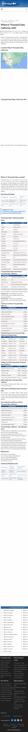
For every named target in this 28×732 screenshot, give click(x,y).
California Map (4, 467)
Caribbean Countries (6, 696)
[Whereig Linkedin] (15, 720)
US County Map (4, 478)
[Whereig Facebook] (12, 720)
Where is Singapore (5, 662)
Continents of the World (7, 694)
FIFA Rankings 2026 (19, 691)
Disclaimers (15, 725)
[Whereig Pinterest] (21, 720)
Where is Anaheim (8, 612)
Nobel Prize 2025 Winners (20, 669)
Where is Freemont (8, 615)
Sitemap (14, 727)
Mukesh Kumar (17, 31)
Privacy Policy (20, 724)
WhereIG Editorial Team (5, 32)
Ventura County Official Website (9, 457)
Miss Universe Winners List (20, 665)
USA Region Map (13, 197)
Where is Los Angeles (9, 610)
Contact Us (12, 724)
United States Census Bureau (8, 454)
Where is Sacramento (9, 622)
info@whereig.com (17, 716)
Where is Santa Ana (8, 624)
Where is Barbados (5, 667)
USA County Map (5, 201)
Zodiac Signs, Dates (19, 675)
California (17, 20)
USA (6, 20)
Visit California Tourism (6, 460)
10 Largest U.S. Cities (19, 663)
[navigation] (2, 9)
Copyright (22, 725)
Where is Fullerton (8, 632)
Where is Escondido (8, 629)
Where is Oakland (8, 620)
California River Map (22, 474)
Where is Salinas (8, 644)
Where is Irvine (7, 617)
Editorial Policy (7, 725)
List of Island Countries (6, 698)
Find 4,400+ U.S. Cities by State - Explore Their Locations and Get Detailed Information (13, 212)
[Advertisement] (14, 83)
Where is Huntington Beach (10, 634)
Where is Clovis (7, 627)
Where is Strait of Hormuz (20, 667)
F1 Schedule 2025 (18, 705)
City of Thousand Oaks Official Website (10, 456)
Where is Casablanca (19, 673)
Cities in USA (10, 20)
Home (2, 20)
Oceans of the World (6, 685)
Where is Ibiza (4, 669)
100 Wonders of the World (7, 688)
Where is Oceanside (8, 636)
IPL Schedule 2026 (18, 699)
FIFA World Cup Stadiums (20, 697)
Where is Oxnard (8, 639)
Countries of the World (6, 692)
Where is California (22, 471)
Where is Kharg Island (6, 683)
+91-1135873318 (6, 716)
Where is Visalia (7, 651)
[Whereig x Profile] (18, 720)
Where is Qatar (4, 665)
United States (15, 181)
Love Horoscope (18, 671)
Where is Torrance (8, 648)
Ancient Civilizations (5, 700)
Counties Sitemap (18, 677)
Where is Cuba (4, 671)
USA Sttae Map (4, 197)
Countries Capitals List (6, 690)
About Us (5, 724)
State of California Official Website (9, 459)
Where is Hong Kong (6, 660)
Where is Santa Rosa (9, 646)
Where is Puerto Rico (6, 673)
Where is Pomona (8, 641)
